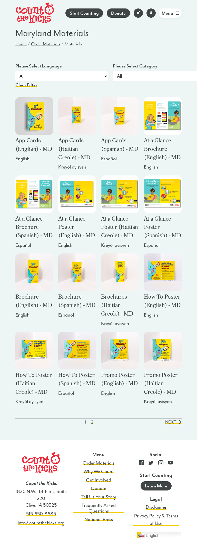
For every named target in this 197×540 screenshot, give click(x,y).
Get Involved (98, 480)
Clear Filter (26, 85)
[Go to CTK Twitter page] (151, 464)
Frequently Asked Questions (99, 508)
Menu (167, 13)
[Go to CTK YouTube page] (170, 464)
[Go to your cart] (138, 13)
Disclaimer (156, 507)
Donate (118, 13)
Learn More (156, 486)
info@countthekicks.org (41, 523)
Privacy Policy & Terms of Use (156, 519)
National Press (98, 519)
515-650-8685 (41, 514)
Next (170, 422)
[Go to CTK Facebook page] (141, 464)
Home (21, 44)
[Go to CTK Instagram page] (160, 464)
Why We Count (98, 471)
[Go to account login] (151, 13)
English (152, 535)
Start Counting (84, 13)
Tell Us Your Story (98, 497)
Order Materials (45, 44)
